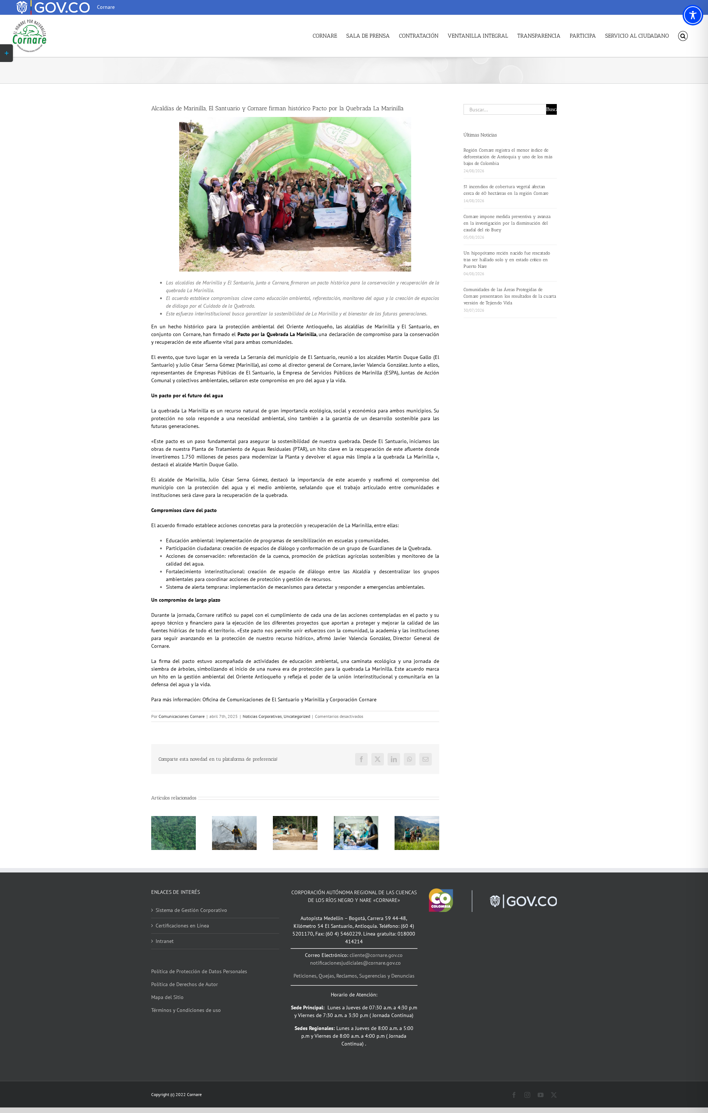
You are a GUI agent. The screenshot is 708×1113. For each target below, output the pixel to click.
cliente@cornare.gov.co (376, 955)
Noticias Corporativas (262, 716)
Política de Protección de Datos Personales (199, 971)
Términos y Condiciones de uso (186, 1010)
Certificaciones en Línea (182, 925)
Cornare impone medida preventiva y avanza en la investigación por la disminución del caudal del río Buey (507, 223)
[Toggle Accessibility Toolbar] (692, 15)
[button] (683, 36)
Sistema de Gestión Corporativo (191, 910)
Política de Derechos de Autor (184, 984)
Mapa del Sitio (167, 997)
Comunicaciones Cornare (182, 716)
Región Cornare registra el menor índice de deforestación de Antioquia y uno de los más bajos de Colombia (508, 157)
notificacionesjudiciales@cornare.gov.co (355, 963)
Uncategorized (297, 716)
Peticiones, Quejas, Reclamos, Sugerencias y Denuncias (354, 975)
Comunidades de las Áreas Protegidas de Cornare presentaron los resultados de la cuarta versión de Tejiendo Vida (510, 296)
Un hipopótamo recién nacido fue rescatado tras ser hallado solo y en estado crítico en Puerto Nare (507, 259)
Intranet (165, 941)
